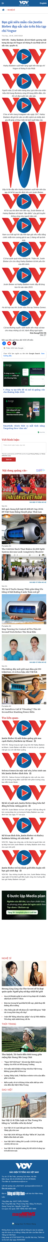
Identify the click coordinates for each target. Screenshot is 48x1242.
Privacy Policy (35, 453)
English (43, 3)
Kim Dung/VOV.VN (38, 333)
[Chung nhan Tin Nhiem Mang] (24, 1224)
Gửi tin (9, 459)
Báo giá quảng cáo (9, 1188)
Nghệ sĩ (6, 958)
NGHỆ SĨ (11, 10)
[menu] (4, 3)
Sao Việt (7, 1089)
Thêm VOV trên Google (14, 348)
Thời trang (9, 1024)
